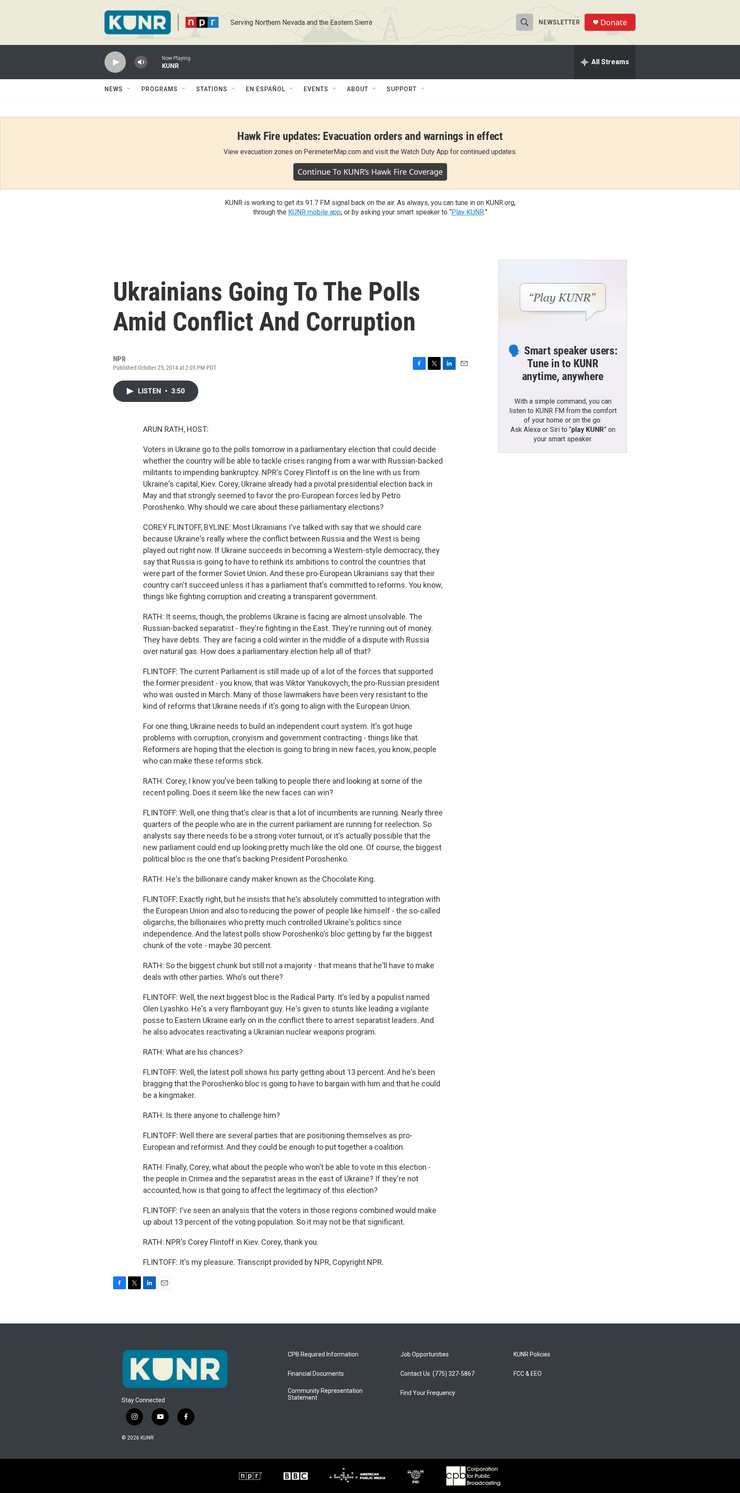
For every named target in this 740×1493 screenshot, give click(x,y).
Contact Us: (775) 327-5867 (437, 1374)
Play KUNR (467, 212)
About (357, 89)
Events (316, 89)
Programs (159, 89)
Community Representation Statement (325, 1394)
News (113, 89)
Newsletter (559, 22)
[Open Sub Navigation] (129, 89)
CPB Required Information (323, 1354)
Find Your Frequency (427, 1393)
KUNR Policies (531, 1354)
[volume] (141, 62)
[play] (115, 62)
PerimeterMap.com (332, 152)
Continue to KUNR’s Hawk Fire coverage (370, 172)
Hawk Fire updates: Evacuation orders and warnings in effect (370, 136)
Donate (613, 22)
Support (402, 89)
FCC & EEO (527, 1374)
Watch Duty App (424, 152)
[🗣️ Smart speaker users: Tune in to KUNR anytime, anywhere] (563, 296)
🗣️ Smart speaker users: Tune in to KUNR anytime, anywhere (563, 363)
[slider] (154, 61)
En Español (265, 89)
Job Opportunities (424, 1354)
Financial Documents (316, 1374)
